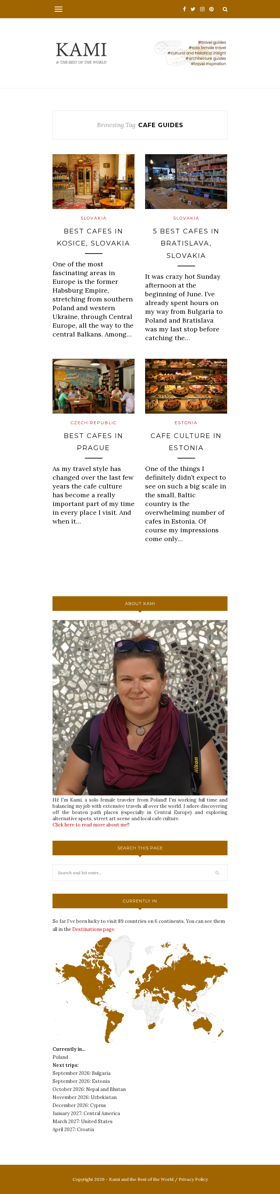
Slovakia (94, 218)
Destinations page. (93, 929)
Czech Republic (94, 422)
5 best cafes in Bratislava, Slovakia (186, 243)
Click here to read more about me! (90, 825)
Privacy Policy (193, 1179)
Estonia (186, 422)
